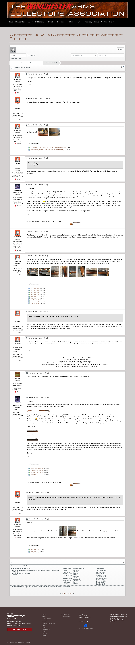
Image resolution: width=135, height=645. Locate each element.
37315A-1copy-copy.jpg (37, 468)
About (30, 22)
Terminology (87, 22)
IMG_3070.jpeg (35, 294)
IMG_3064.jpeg (35, 288)
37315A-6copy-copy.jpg (37, 474)
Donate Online (19, 629)
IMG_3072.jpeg (35, 303)
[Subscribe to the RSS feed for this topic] (123, 67)
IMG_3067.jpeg (35, 551)
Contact (104, 22)
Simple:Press (66, 593)
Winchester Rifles (35, 63)
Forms (96, 22)
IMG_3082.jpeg (35, 549)
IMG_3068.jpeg (35, 299)
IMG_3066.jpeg (35, 292)
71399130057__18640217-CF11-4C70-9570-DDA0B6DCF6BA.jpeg (48, 149)
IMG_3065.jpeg (35, 296)
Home (11, 22)
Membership (20, 22)
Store (71, 22)
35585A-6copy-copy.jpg (37, 472)
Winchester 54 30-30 (51, 63)
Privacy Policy (67, 614)
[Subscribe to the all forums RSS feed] (11, 562)
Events (51, 22)
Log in (111, 22)
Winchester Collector (24, 642)
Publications (40, 22)
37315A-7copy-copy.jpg (37, 470)
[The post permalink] (45, 74)
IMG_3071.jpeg (35, 290)
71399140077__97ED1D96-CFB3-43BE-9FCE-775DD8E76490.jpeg (48, 147)
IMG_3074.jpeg (35, 301)
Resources (61, 22)
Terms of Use (67, 616)
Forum (78, 22)
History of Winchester (49, 624)
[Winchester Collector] (67, 10)
